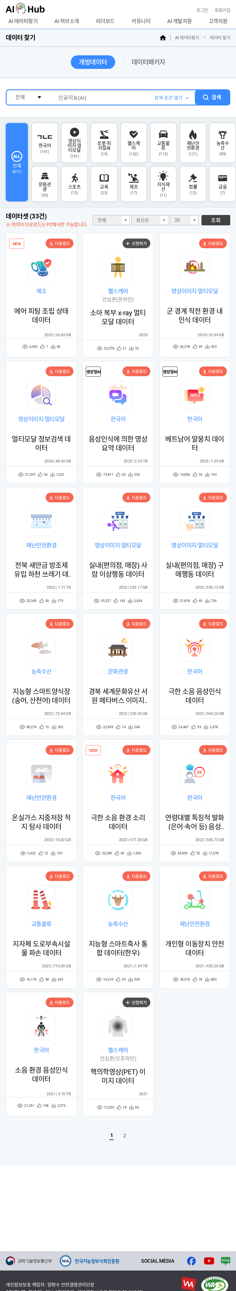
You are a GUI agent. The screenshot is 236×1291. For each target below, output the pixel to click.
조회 (216, 220)
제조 (134, 189)
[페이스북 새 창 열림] (191, 1261)
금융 (222, 189)
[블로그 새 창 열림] (225, 1261)
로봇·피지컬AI (104, 148)
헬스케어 (133, 148)
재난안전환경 (193, 148)
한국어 (45, 148)
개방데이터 (93, 62)
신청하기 (139, 243)
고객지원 (218, 21)
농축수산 (222, 148)
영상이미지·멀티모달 (74, 148)
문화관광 (45, 189)
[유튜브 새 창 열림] (209, 1261)
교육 (104, 189)
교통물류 (163, 148)
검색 (216, 97)
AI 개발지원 (179, 21)
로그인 (202, 10)
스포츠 (74, 189)
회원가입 (222, 10)
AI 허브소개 (66, 21)
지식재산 (163, 189)
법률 (193, 189)
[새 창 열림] (29, 1260)
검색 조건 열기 (168, 98)
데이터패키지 (148, 62)
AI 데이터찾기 (23, 21)
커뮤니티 (141, 21)
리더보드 (105, 21)
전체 (17, 168)
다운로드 (62, 243)
